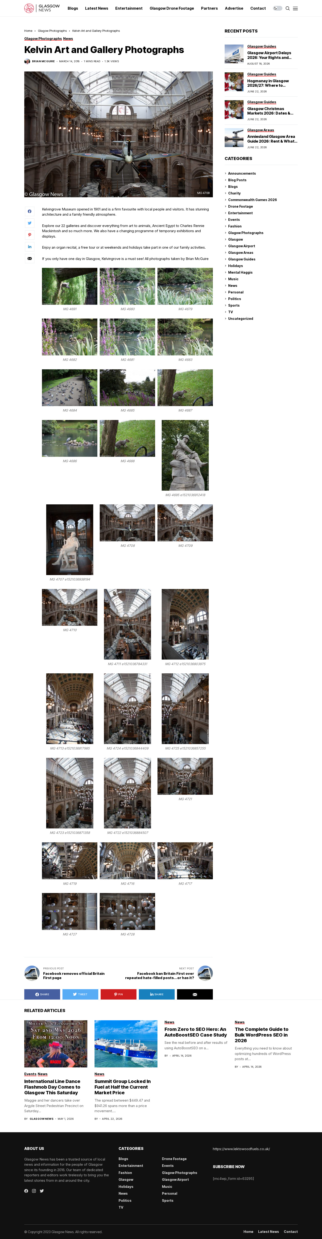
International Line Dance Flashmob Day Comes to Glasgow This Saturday (52, 1086)
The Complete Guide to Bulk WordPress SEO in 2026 (262, 1034)
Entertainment (240, 213)
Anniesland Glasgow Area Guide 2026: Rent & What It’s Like (271, 141)
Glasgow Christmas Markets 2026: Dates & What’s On (268, 113)
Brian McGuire (43, 61)
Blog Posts (237, 180)
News (232, 286)
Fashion (235, 226)
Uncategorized (240, 319)
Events (234, 220)
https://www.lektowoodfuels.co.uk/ (241, 1149)
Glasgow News (42, 1118)
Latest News (268, 1232)
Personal (236, 292)
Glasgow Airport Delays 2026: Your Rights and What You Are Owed (269, 57)
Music (233, 279)
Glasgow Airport (241, 246)
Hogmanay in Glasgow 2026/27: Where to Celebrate (268, 85)
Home (28, 31)
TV (230, 312)
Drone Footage (240, 206)
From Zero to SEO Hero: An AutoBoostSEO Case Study (196, 1032)
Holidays (235, 266)
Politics (234, 299)
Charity (234, 193)
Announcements (242, 173)
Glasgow (235, 239)
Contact (291, 1232)
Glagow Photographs (52, 31)
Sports (234, 305)
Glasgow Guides (242, 259)
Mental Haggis (240, 272)
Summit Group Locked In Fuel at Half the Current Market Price (123, 1086)
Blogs (233, 187)
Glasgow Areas (240, 253)
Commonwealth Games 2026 (252, 200)
